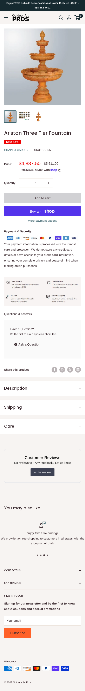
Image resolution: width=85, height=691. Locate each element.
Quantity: (10, 183)
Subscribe (17, 633)
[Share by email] (78, 370)
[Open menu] (6, 17)
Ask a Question (29, 344)
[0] (77, 17)
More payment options (42, 220)
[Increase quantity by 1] (48, 183)
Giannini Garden (16, 149)
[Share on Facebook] (54, 370)
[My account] (69, 17)
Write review (42, 472)
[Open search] (61, 17)
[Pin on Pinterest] (62, 370)
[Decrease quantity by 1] (23, 183)
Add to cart (42, 198)
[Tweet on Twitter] (70, 370)
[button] (77, 17)
